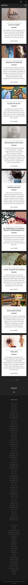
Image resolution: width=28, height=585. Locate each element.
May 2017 (14, 512)
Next (17, 380)
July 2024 (14, 433)
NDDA (5, 5)
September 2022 (14, 457)
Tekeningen (14, 570)
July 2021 (14, 471)
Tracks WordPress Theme (10, 581)
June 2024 (14, 435)
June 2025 (14, 421)
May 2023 (14, 450)
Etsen (14, 539)
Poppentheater (14, 559)
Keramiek (14, 550)
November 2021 (14, 464)
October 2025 (14, 416)
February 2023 (14, 453)
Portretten (14, 561)
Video (14, 573)
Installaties (14, 548)
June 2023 (14, 448)
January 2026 (14, 412)
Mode (14, 554)
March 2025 (14, 424)
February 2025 (14, 426)
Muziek (14, 555)
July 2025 (14, 419)
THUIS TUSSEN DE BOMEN (14, 270)
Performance (14, 557)
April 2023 (14, 451)
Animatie (14, 527)
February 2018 (14, 503)
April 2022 (14, 460)
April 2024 (14, 439)
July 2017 (14, 511)
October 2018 (14, 494)
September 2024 (14, 430)
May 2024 (14, 437)
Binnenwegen (14, 187)
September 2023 (14, 444)
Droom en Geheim (14, 62)
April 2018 (14, 502)
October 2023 (14, 442)
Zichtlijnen (13, 25)
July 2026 (14, 405)
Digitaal (14, 536)
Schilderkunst (14, 562)
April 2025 (14, 423)
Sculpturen (14, 564)
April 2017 (14, 514)
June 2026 (14, 406)
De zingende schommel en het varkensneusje (14, 229)
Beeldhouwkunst (14, 532)
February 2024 (14, 441)
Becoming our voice (14, 143)
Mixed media (14, 552)
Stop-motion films (14, 568)
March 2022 (14, 462)
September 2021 (14, 467)
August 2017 (14, 509)
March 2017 (14, 516)
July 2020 (14, 484)
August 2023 (14, 446)
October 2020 (14, 478)
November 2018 (14, 493)
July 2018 (14, 498)
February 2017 (14, 518)
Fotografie (18, 185)
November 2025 (14, 414)
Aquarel (14, 528)
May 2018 (14, 500)
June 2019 (14, 489)
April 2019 (14, 491)
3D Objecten (18, 23)
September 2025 (14, 417)
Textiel (14, 571)
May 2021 (14, 473)
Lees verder (14, 41)
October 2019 (14, 487)
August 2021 (14, 469)
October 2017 (14, 505)
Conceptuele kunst (14, 534)
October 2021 (14, 466)
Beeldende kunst (18, 60)
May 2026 (14, 408)
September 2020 (14, 480)
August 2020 (14, 482)
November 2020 (14, 476)
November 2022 (14, 455)
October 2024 (14, 428)
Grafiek (14, 545)
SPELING (14, 352)
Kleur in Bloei (14, 103)
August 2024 (14, 432)
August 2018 (14, 496)
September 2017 (14, 507)
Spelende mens (14, 311)
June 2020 (14, 485)
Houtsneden (14, 546)
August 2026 (14, 403)
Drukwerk (14, 537)
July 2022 (14, 459)
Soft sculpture (14, 566)
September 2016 (14, 519)
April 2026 (14, 410)
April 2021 (14, 475)
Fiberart (14, 541)
